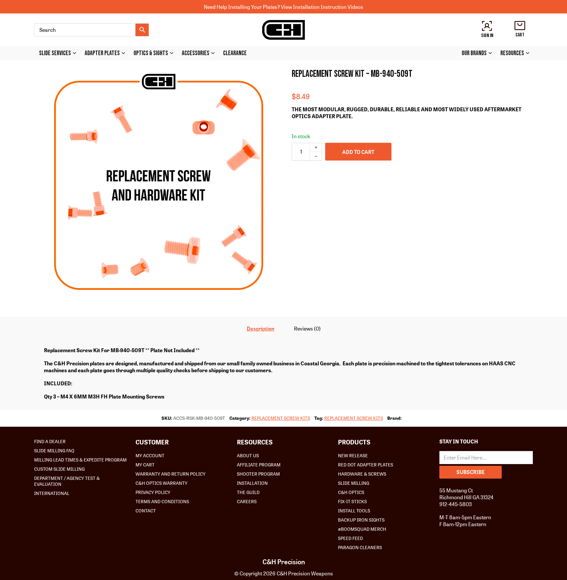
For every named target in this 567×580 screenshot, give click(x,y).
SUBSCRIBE (470, 471)
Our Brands (474, 53)
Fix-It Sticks (352, 501)
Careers (247, 501)
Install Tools (354, 510)
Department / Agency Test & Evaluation (67, 481)
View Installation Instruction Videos (322, 6)
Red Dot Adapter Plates (365, 464)
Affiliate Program (259, 464)
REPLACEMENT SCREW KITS (280, 418)
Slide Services (55, 53)
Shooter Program (258, 474)
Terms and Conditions (162, 501)
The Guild (248, 492)
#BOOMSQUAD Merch (362, 529)
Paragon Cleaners (360, 547)
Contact (146, 510)
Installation (252, 483)
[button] (266, 77)
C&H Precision (283, 561)
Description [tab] (260, 328)
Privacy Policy (153, 492)
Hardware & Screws (362, 474)
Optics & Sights (151, 53)
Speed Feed (350, 538)
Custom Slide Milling (59, 469)
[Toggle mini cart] (519, 25)
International (51, 493)
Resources (512, 53)
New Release (353, 455)
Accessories (195, 53)
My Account (150, 455)
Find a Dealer (50, 441)
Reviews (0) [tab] (307, 328)
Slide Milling (353, 483)
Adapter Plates (102, 53)
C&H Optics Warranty (161, 483)
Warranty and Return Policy (170, 474)
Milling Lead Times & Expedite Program (80, 459)
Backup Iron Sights (361, 520)
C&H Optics (351, 492)
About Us (248, 455)
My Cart (145, 464)
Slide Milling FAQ (54, 450)
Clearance (235, 53)
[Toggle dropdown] (76, 53)
